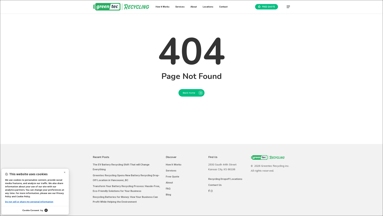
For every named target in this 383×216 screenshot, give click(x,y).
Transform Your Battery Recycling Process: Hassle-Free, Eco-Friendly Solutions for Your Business (126, 188)
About (169, 182)
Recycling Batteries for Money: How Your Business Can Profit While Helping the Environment (125, 199)
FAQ (168, 188)
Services (171, 170)
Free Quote (172, 176)
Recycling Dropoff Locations (225, 178)
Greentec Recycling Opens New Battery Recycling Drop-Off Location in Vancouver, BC (126, 178)
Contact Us (215, 184)
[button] (288, 6)
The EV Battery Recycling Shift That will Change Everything (121, 167)
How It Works (173, 164)
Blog (168, 194)
